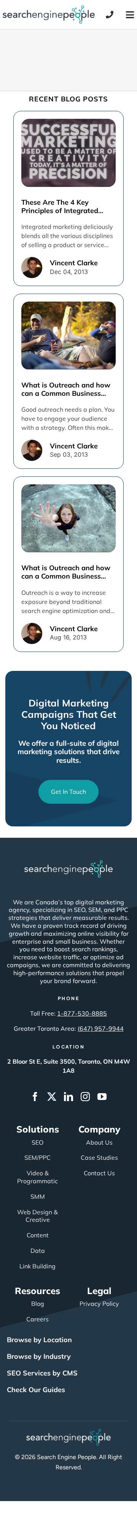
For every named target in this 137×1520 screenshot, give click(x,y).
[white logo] (68, 863)
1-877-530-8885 (82, 1013)
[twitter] (51, 1096)
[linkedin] (68, 1096)
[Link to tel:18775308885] (110, 15)
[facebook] (35, 1096)
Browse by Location (39, 1339)
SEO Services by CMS (42, 1373)
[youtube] (102, 1096)
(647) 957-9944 (101, 1028)
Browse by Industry (39, 1356)
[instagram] (85, 1096)
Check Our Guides (36, 1389)
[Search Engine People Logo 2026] (49, 8)
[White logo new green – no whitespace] (68, 1432)
